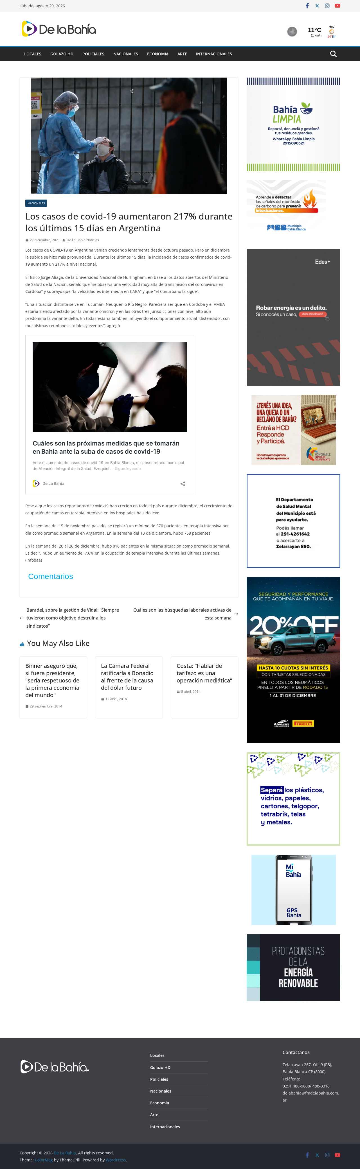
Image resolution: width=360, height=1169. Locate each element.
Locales (32, 53)
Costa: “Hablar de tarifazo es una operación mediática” (204, 673)
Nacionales (125, 53)
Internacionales (214, 53)
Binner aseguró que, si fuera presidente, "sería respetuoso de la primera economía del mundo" (52, 680)
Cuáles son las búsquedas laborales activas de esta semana (182, 614)
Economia (157, 53)
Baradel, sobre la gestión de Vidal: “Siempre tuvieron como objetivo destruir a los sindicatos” (72, 618)
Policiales (93, 53)
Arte (182, 53)
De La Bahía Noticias (83, 240)
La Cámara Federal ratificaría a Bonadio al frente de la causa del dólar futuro (127, 676)
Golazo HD (61, 53)
